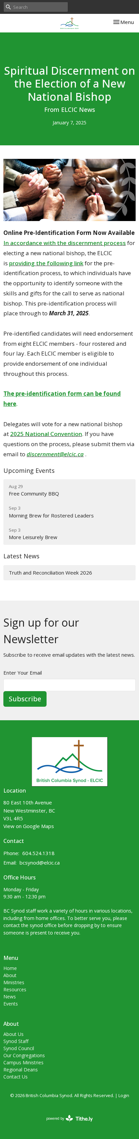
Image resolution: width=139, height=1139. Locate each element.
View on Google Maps (28, 826)
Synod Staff (15, 1041)
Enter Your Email (22, 672)
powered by (66, 1124)
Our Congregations (24, 1055)
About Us (13, 1034)
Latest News (21, 556)
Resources (14, 989)
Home (10, 968)
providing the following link (46, 263)
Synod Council (18, 1048)
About (10, 975)
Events (10, 1003)
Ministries (13, 982)
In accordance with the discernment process (64, 243)
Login (123, 1095)
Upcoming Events (29, 470)
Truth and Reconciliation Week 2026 (50, 572)
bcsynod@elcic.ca (40, 862)
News (9, 996)
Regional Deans (20, 1069)
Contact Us (15, 1076)
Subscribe (25, 698)
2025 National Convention (46, 434)
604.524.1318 (38, 853)
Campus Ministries (23, 1062)
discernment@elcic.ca (55, 454)
